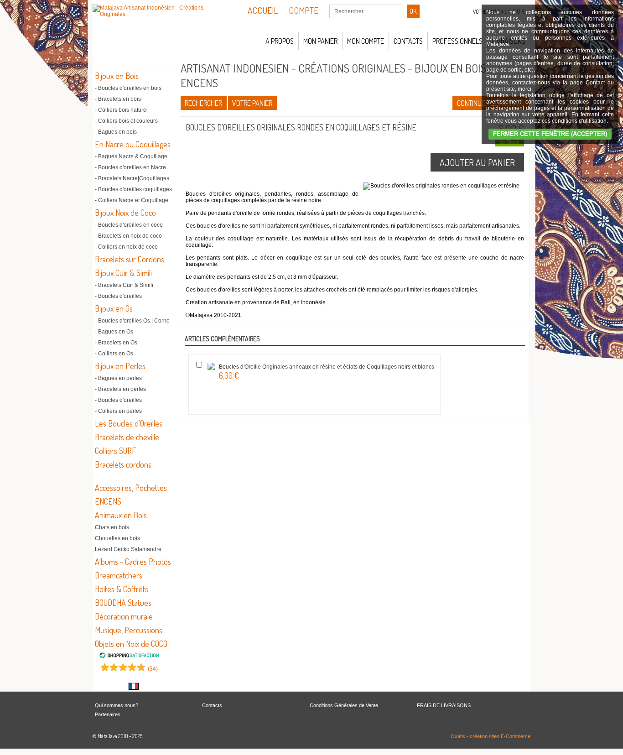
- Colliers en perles (118, 411)
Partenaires (107, 714)
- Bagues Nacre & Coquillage (131, 156)
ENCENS (108, 501)
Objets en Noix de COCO (131, 644)
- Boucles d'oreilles (118, 296)
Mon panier (320, 41)
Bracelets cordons (123, 464)
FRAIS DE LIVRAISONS (444, 705)
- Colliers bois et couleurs (126, 121)
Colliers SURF (115, 451)
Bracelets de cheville (127, 437)
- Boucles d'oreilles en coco (129, 225)
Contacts (408, 41)
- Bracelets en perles (120, 389)
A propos (279, 41)
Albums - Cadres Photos (133, 562)
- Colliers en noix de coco (126, 247)
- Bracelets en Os (116, 342)
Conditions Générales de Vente (344, 705)
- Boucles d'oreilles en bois (128, 88)
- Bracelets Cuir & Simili (124, 285)
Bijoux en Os (114, 308)
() (153, 669)
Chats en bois (112, 527)
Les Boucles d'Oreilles (128, 423)
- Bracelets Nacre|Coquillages (132, 178)
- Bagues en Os (114, 331)
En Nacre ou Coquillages (133, 144)
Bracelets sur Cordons (129, 259)
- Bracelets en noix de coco (128, 236)
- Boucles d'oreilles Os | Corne (132, 321)
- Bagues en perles (118, 378)
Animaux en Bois (121, 515)
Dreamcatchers (118, 575)
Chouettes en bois (117, 538)
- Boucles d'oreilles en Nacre (130, 167)
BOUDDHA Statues (123, 603)
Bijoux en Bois (117, 76)
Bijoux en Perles (120, 366)
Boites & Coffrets (121, 589)
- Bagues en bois (116, 132)
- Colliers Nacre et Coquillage (131, 200)
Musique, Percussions (128, 630)
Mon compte (365, 41)
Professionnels (457, 41)
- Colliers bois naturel (121, 110)
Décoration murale (124, 616)
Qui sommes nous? (116, 705)
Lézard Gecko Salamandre (128, 549)
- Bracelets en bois (118, 99)
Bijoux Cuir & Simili (123, 273)
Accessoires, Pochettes (131, 488)
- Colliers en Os (114, 353)
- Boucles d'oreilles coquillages (133, 189)
